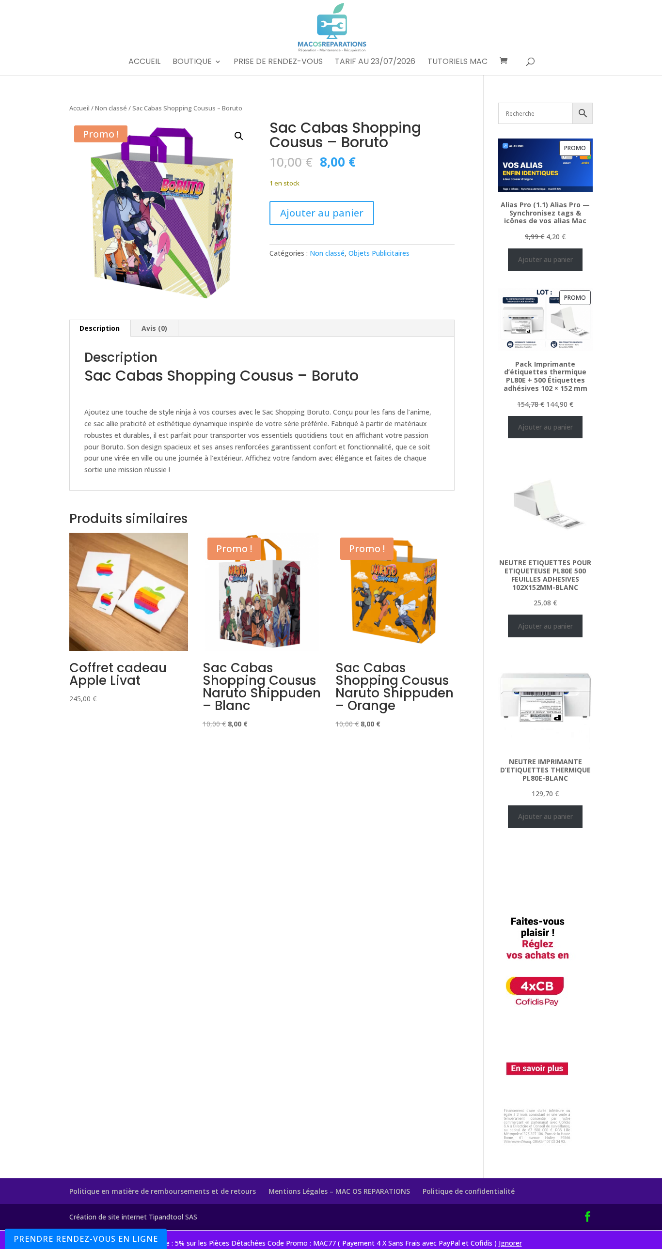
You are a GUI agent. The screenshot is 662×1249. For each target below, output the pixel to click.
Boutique (192, 62)
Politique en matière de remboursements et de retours (162, 1191)
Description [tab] (99, 328)
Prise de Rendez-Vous (278, 62)
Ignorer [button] (510, 1243)
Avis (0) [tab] (154, 328)
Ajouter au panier (321, 212)
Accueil (144, 62)
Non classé (111, 108)
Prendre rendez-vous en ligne (86, 1239)
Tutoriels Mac (457, 62)
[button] (239, 136)
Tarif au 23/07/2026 (375, 62)
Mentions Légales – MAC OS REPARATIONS (339, 1191)
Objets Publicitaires (379, 253)
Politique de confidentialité (469, 1191)
